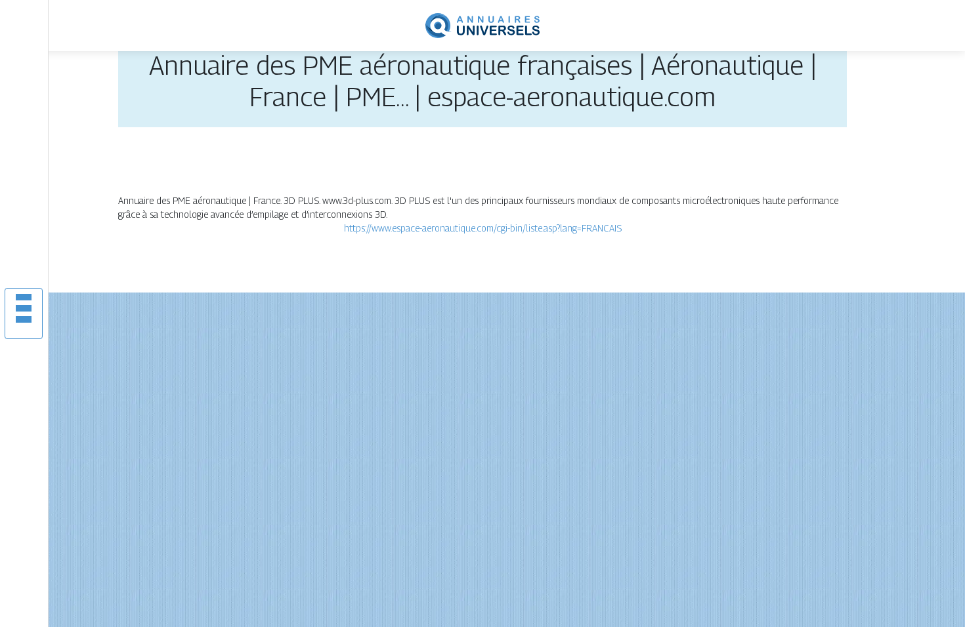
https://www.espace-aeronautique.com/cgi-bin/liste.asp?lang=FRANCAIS (483, 227)
